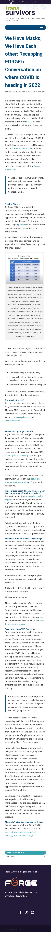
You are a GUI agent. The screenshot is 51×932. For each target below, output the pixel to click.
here (28, 121)
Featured (41, 91)
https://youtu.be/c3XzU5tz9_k (19, 835)
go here (21, 224)
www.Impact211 (12, 420)
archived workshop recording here (21, 832)
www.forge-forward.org (16, 895)
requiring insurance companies (19, 455)
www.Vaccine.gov (22, 417)
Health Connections (23, 148)
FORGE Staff (12, 91)
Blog (35, 91)
